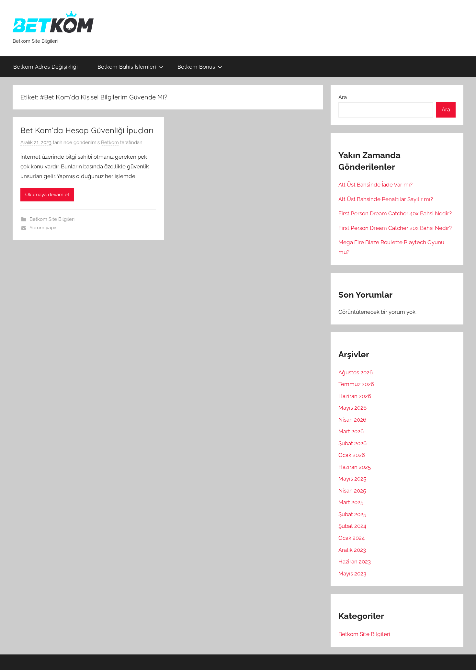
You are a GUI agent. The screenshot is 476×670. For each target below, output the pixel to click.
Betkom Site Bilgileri (51, 219)
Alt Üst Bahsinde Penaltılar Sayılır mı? (385, 199)
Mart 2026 (351, 431)
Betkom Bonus (196, 66)
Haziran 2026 (354, 396)
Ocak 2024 (351, 538)
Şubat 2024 (352, 526)
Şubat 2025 (352, 514)
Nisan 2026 (352, 419)
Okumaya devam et (47, 195)
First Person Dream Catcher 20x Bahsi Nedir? (395, 228)
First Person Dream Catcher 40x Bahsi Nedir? (395, 213)
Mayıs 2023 (352, 573)
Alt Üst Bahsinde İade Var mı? (375, 184)
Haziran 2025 (354, 467)
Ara (342, 97)
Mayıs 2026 (352, 407)
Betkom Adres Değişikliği (47, 66)
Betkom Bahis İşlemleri (126, 66)
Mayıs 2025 (352, 478)
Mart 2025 (350, 502)
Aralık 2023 (352, 550)
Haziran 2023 (354, 561)
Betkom (110, 142)
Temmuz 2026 (356, 384)
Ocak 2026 (351, 455)
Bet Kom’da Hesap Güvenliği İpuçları (86, 130)
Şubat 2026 (352, 443)
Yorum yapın (43, 228)
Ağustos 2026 (355, 372)
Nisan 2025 (352, 490)
